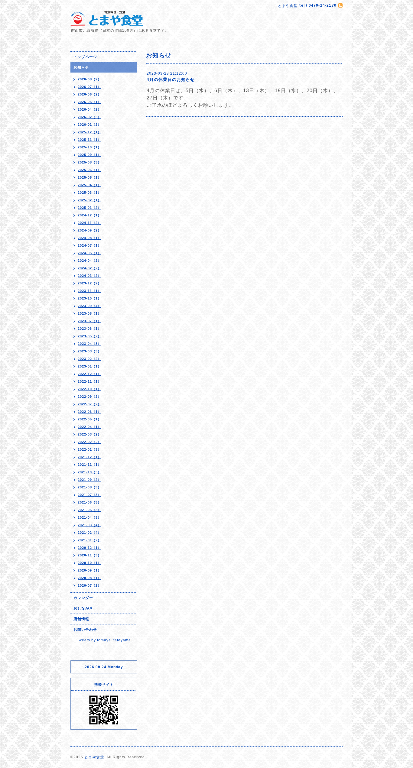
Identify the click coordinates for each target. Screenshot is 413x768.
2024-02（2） (89, 268)
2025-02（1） (89, 200)
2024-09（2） (89, 230)
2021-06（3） (89, 502)
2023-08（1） (89, 313)
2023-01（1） (89, 366)
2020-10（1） (89, 563)
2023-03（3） (89, 351)
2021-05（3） (89, 510)
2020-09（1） (89, 570)
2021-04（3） (89, 517)
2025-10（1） (89, 147)
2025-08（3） (89, 162)
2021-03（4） (89, 525)
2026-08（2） (89, 79)
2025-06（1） (89, 170)
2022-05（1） (89, 419)
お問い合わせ (85, 629)
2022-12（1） (89, 374)
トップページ (85, 57)
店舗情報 (81, 619)
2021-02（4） (89, 532)
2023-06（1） (89, 328)
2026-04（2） (89, 109)
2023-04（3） (89, 343)
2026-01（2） (89, 124)
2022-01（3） (89, 449)
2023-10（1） (89, 298)
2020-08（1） (89, 578)
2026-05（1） (89, 102)
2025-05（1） (89, 177)
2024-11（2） (89, 223)
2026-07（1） (89, 87)
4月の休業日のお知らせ (171, 79)
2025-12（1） (89, 132)
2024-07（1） (89, 245)
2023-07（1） (89, 321)
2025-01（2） (89, 207)
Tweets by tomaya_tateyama (104, 640)
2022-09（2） (89, 396)
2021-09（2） (89, 479)
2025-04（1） (89, 185)
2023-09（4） (89, 306)
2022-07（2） (89, 404)
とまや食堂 (94, 757)
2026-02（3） (89, 117)
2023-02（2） (89, 359)
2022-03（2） (89, 434)
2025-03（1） (89, 192)
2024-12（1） (89, 215)
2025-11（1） (89, 139)
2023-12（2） (89, 283)
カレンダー (83, 598)
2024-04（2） (89, 260)
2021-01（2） (89, 540)
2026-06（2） (89, 94)
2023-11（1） (89, 291)
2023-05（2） (89, 336)
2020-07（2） (89, 585)
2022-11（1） (89, 381)
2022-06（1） (89, 411)
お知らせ (81, 67)
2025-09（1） (89, 155)
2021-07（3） (89, 495)
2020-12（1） (89, 547)
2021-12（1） (89, 457)
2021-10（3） (89, 472)
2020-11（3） (89, 555)
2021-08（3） (89, 487)
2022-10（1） (89, 389)
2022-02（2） (89, 442)
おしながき (83, 608)
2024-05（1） (89, 253)
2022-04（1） (89, 427)
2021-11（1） (89, 464)
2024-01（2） (89, 275)
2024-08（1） (89, 238)
